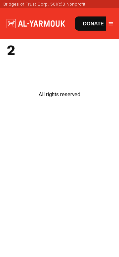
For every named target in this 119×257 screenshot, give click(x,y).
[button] (111, 23)
